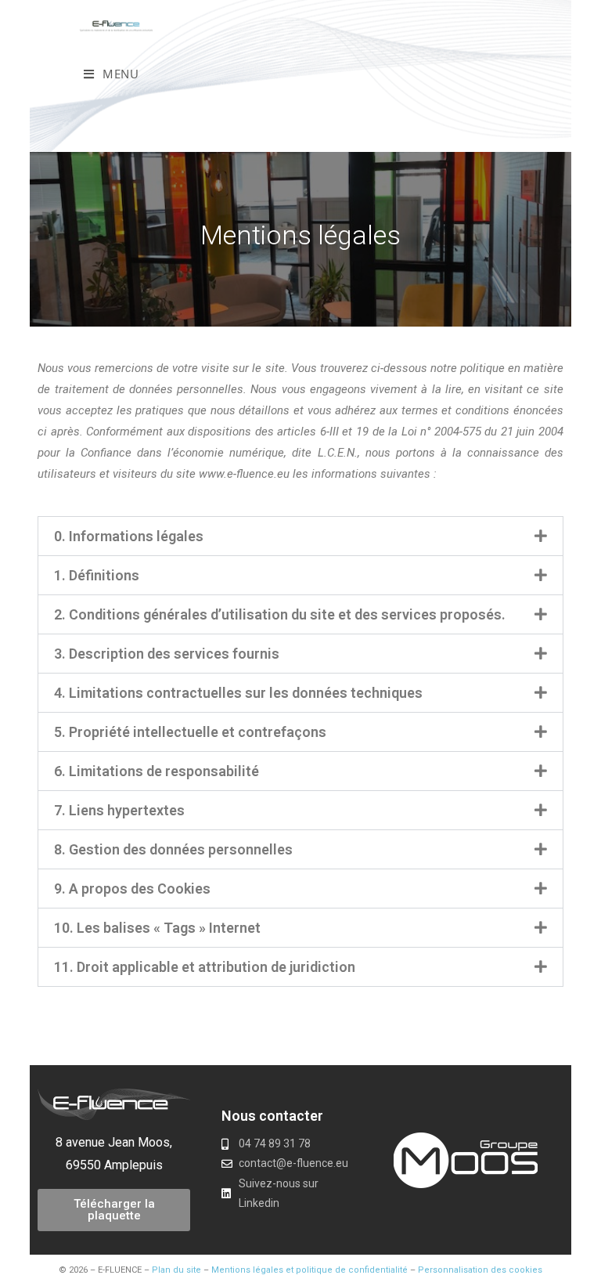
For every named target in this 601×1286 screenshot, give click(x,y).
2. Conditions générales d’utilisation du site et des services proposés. (280, 614)
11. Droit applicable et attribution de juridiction (204, 967)
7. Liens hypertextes (119, 810)
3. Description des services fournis (166, 653)
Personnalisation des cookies (480, 1270)
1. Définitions (96, 575)
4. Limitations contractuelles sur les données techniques (238, 693)
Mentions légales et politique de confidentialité (309, 1270)
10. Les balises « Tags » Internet (157, 927)
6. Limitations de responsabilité (156, 771)
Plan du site (176, 1270)
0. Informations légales (128, 536)
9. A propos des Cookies (132, 888)
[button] (300, 536)
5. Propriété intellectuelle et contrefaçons (190, 732)
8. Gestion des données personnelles (173, 849)
